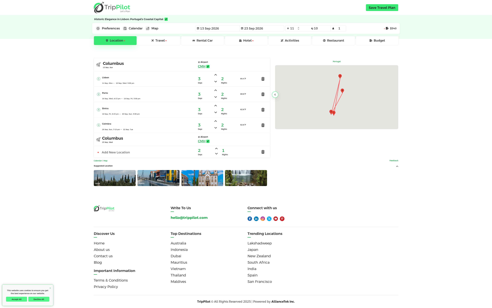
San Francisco (260, 281)
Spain (253, 275)
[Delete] (263, 78)
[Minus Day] (298, 29)
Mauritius (179, 262)
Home (99, 243)
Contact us (103, 256)
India (252, 269)
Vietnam (178, 269)
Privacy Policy (106, 287)
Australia (178, 243)
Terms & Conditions (111, 280)
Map (105, 161)
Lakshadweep (260, 243)
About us (102, 250)
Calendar (98, 161)
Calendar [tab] (135, 28)
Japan (253, 250)
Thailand (178, 275)
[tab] (115, 40)
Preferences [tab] (111, 28)
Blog (98, 262)
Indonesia (179, 250)
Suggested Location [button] (103, 166)
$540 (393, 28)
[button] (333, 113)
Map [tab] (154, 28)
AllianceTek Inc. (283, 301)
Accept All (17, 299)
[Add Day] (298, 28)
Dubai (176, 256)
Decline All (39, 299)
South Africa (259, 262)
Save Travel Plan (382, 8)
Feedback (393, 161)
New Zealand (259, 256)
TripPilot (203, 301)
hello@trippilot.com (189, 218)
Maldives (178, 281)
